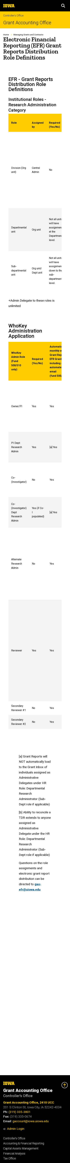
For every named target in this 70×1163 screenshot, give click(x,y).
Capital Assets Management (20, 1148)
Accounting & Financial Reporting (23, 1143)
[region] (35, 202)
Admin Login (15, 1129)
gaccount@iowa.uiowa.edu (31, 1121)
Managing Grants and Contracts (28, 34)
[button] (63, 5)
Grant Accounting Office (27, 22)
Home (6, 34)
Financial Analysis (14, 1153)
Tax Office (9, 1158)
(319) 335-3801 (20, 1112)
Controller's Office (13, 15)
